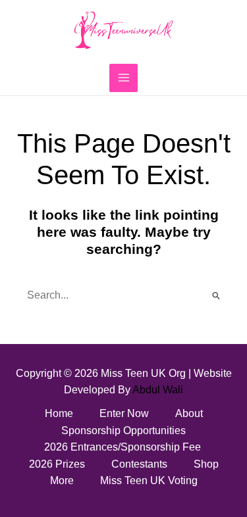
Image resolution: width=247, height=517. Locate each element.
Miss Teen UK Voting (149, 480)
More (62, 480)
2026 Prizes (57, 464)
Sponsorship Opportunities (123, 430)
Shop (206, 464)
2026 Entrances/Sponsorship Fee (124, 447)
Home (59, 413)
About (189, 413)
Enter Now (124, 413)
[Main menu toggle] (123, 77)
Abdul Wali (157, 389)
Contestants (139, 464)
